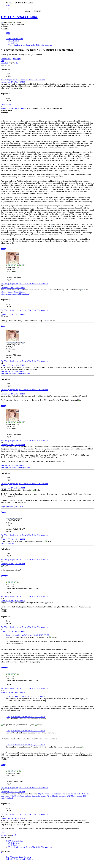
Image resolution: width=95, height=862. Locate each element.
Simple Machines (26, 859)
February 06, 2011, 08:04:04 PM (13, 108)
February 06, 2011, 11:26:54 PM (13, 445)
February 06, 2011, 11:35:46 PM (13, 539)
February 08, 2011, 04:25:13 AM (13, 693)
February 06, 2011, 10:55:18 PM (13, 394)
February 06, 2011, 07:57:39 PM (13, 82)
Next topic (17, 59)
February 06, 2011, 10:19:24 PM (13, 314)
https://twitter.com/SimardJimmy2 (13, 292)
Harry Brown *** (7, 104)
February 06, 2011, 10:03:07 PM (13, 288)
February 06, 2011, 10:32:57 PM (13, 365)
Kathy (3, 512)
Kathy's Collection (7, 543)
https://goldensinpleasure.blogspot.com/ (15, 294)
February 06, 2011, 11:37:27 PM (13, 564)
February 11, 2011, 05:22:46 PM (13, 792)
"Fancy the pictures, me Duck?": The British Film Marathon (23, 80)
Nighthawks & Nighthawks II (12, 506)
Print (2, 61)
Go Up (3, 835)
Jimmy (3, 249)
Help (7, 857)
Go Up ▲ (27, 857)
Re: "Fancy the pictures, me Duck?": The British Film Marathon (24, 284)
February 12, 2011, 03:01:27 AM (13, 818)
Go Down (4, 63)
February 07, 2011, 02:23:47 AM (13, 601)
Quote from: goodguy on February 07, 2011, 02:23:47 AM (27, 635)
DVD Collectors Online (19, 17)
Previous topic (6, 59)
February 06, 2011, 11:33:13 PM (13, 488)
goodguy (4, 576)
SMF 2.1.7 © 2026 (12, 859)
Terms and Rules (16, 857)
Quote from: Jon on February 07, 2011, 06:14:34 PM (25, 696)
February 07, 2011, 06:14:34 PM (13, 631)
